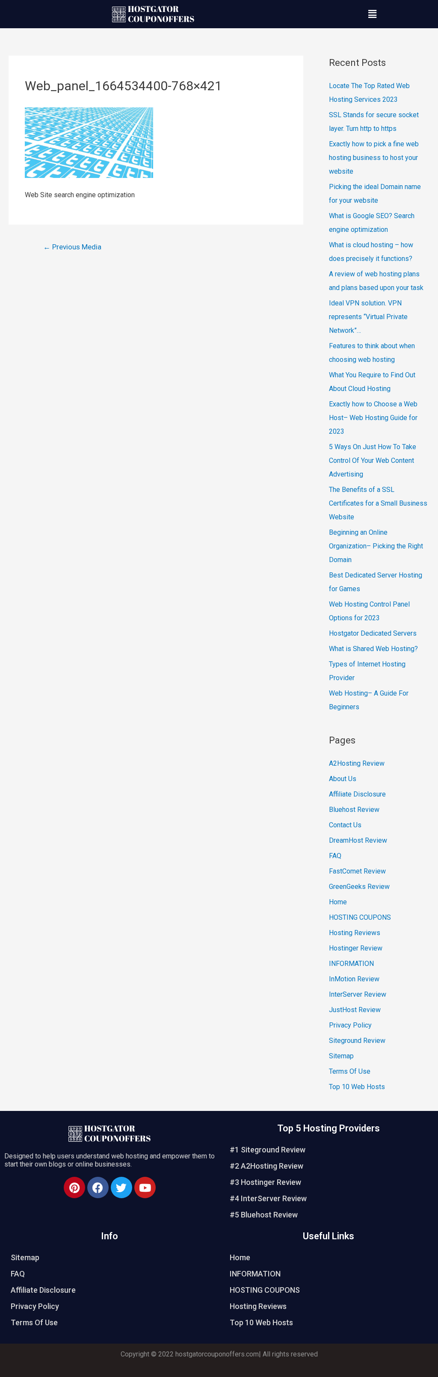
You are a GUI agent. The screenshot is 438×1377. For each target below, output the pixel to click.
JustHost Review (355, 1010)
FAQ (335, 856)
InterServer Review (357, 994)
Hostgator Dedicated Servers (373, 633)
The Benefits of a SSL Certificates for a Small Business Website (378, 503)
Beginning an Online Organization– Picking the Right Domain (376, 546)
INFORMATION (351, 963)
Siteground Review (357, 1040)
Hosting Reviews (354, 933)
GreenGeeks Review (359, 886)
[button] (372, 14)
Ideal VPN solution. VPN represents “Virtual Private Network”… (368, 317)
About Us (342, 779)
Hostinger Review (355, 948)
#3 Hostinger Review (265, 1182)
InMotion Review (354, 979)
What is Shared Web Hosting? (373, 649)
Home (338, 902)
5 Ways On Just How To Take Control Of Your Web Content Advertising (372, 460)
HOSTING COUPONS (360, 917)
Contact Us (345, 825)
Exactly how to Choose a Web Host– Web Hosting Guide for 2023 (373, 417)
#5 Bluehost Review (264, 1214)
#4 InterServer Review (268, 1198)
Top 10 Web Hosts (357, 1087)
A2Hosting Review (357, 763)
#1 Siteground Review (267, 1149)
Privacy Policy (350, 1025)
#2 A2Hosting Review (266, 1165)
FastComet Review (357, 871)
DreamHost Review (358, 840)
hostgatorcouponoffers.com (217, 1354)
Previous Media (72, 247)
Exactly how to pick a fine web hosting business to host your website (374, 157)
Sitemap (341, 1056)
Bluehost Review (354, 809)
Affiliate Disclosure (357, 794)
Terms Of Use (349, 1071)
